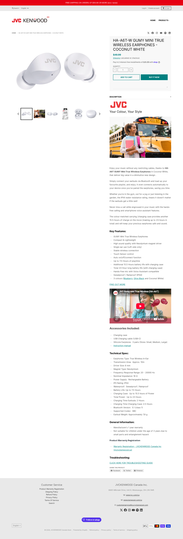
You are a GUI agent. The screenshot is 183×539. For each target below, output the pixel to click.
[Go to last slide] (18, 113)
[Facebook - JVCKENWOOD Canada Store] (152, 33)
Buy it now (154, 77)
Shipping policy (132, 530)
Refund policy (94, 530)
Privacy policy (106, 530)
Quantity (116, 66)
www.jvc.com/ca (132, 495)
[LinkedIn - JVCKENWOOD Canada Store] (169, 33)
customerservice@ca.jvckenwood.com (132, 505)
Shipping (116, 58)
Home (14, 33)
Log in (144, 8)
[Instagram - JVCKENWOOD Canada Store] (156, 33)
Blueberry (128, 278)
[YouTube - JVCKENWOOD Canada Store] (161, 33)
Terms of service (119, 530)
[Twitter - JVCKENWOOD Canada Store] (148, 33)
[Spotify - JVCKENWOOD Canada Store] (165, 33)
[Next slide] (99, 113)
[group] (26, 114)
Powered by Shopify (80, 530)
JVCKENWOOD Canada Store (61, 530)
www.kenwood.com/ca (132, 500)
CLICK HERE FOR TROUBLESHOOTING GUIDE (131, 463)
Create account (153, 8)
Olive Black (139, 278)
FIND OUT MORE (117, 284)
